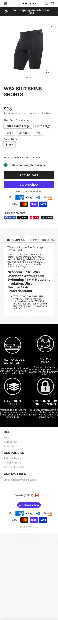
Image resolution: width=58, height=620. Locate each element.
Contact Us (10, 442)
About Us (9, 446)
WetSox (33, 527)
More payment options (29, 191)
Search (8, 437)
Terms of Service (14, 467)
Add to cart (29, 175)
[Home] (29, 3)
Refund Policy (12, 458)
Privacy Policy (12, 462)
